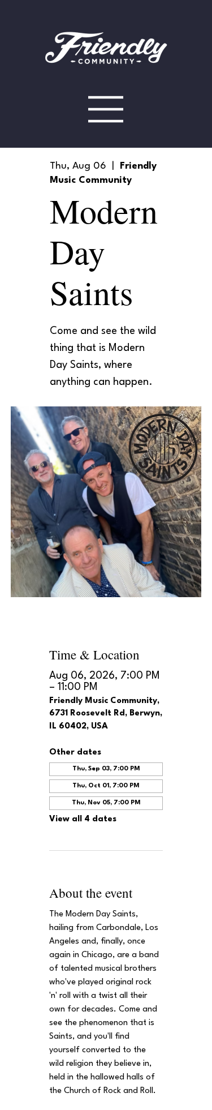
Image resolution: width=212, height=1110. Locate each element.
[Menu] (106, 108)
